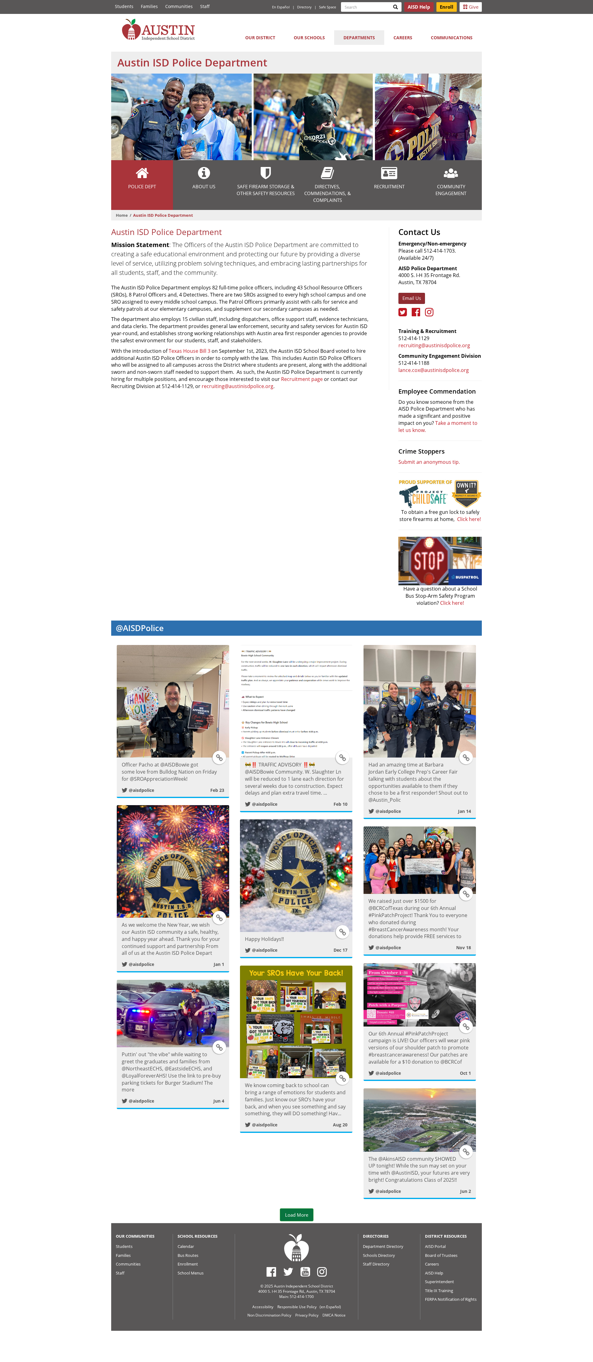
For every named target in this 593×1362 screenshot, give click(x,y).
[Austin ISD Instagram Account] (322, 1272)
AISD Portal (435, 1246)
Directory (304, 7)
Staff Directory (376, 1264)
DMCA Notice (334, 1315)
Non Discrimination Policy (269, 1315)
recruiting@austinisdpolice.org (237, 386)
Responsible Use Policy (297, 1306)
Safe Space (327, 7)
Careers (402, 38)
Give (473, 7)
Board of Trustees (441, 1255)
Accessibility (262, 1306)
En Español (281, 7)
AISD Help (434, 1273)
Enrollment (188, 1264)
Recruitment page (302, 379)
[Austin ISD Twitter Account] (288, 1272)
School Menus (191, 1273)
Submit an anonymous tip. (429, 462)
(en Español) (330, 1306)
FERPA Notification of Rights (451, 1299)
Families (149, 6)
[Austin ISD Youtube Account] (305, 1272)
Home (122, 215)
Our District (260, 38)
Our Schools (309, 38)
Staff (205, 6)
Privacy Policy (306, 1315)
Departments (359, 38)
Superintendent (439, 1281)
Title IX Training (439, 1290)
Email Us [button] (411, 298)
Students (124, 6)
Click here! (469, 519)
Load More (296, 1215)
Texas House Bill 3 (189, 351)
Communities (179, 6)
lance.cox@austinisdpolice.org (433, 370)
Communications (452, 38)
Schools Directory (379, 1255)
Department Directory (383, 1246)
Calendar (186, 1246)
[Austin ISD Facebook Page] (271, 1272)
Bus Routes (188, 1255)
